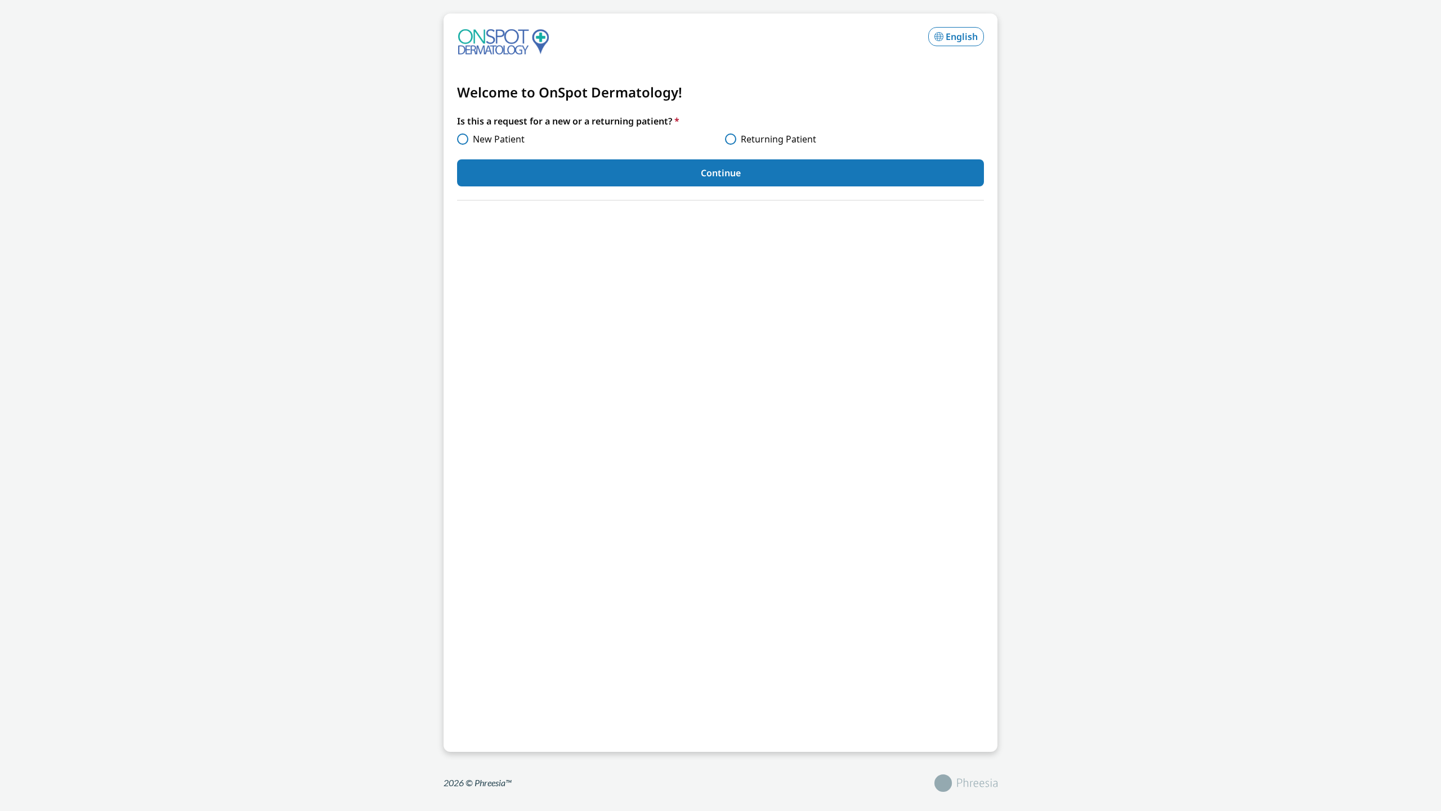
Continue (721, 173)
